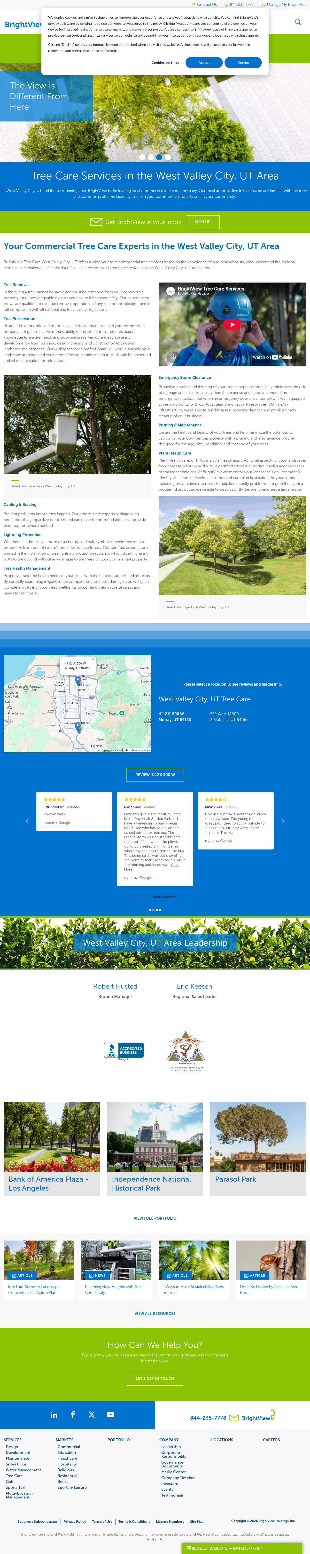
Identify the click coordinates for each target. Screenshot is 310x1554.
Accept (204, 62)
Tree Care (14, 1476)
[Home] (29, 20)
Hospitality (67, 1464)
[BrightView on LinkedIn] (55, 1415)
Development (18, 1452)
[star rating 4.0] (235, 799)
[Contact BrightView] (234, 1418)
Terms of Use (102, 1522)
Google (145, 750)
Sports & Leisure (72, 1487)
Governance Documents (172, 1464)
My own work (54, 814)
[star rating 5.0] (74, 799)
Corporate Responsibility (173, 1454)
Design (12, 1446)
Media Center (173, 1472)
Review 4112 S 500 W (155, 774)
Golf (9, 1481)
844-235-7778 (208, 1418)
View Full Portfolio (155, 1218)
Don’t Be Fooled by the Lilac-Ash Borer (268, 1289)
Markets (64, 1440)
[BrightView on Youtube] (110, 1415)
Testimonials (172, 1495)
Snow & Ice (16, 1464)
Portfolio (119, 1440)
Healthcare (67, 1458)
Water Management (23, 1470)
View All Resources (155, 1314)
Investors (169, 1483)
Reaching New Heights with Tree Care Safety (113, 1289)
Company (169, 1440)
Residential (67, 1476)
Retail (63, 1481)
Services (13, 1440)
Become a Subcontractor (37, 1522)
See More (51, 1137)
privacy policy (58, 23)
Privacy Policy (75, 1522)
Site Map (197, 1522)
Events (167, 1489)
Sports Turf (15, 1487)
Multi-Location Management (19, 1495)
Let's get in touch (155, 1378)
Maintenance (17, 1458)
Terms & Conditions (134, 1522)
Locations (222, 1440)
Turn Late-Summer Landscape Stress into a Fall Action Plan (34, 1289)
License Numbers (170, 1522)
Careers (271, 1440)
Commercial (69, 1446)
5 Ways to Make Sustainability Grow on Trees (193, 1289)
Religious (66, 1470)
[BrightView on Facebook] (73, 1415)
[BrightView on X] (92, 1415)
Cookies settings (165, 62)
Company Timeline (178, 1477)
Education (67, 1452)
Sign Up (202, 222)
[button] (78, 681)
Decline (243, 62)
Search (298, 22)
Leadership (171, 1446)
